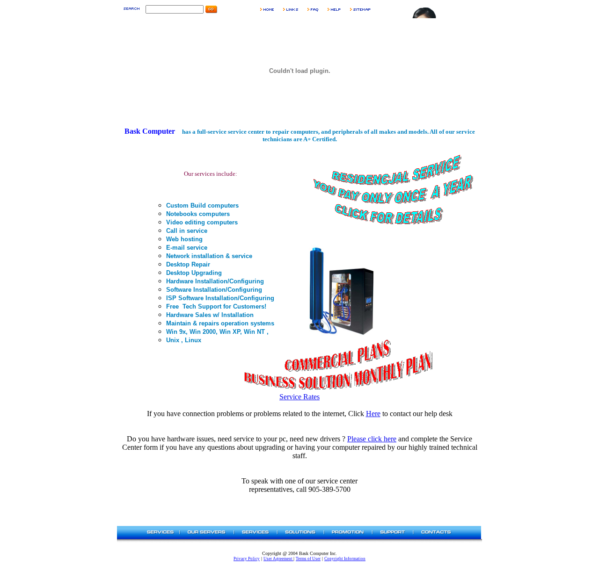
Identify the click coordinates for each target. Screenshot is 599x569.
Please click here (371, 439)
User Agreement (278, 558)
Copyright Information (344, 558)
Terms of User (308, 558)
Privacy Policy (247, 558)
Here (373, 414)
